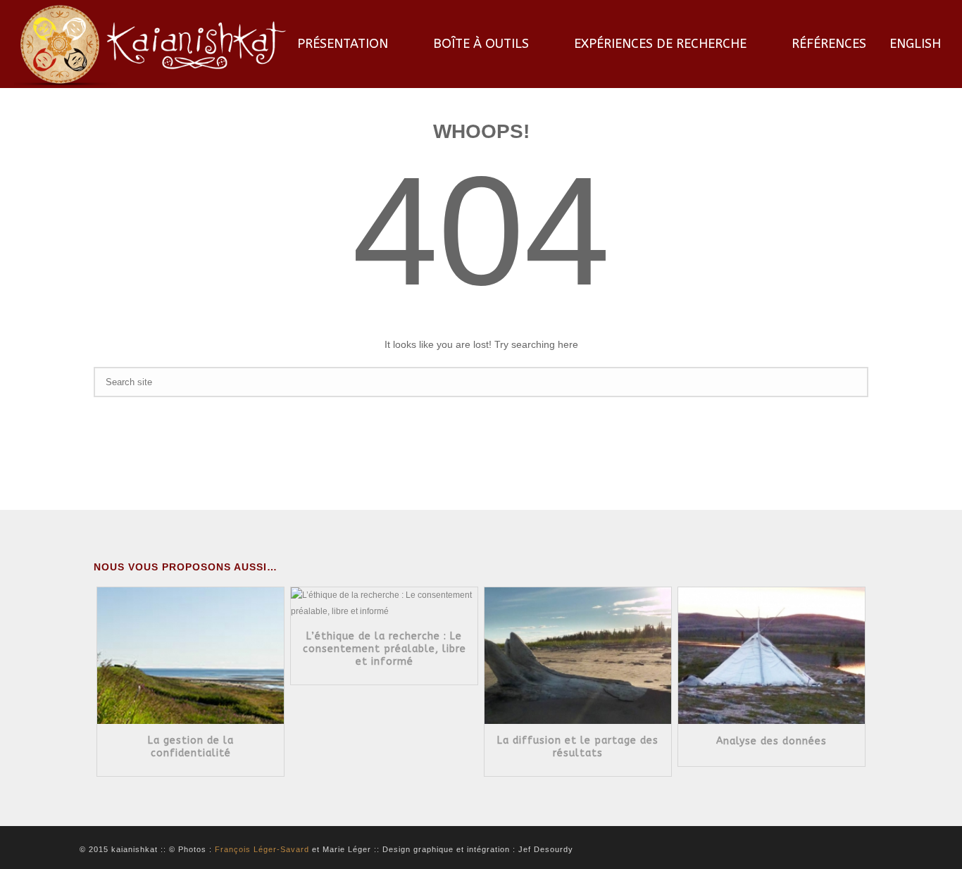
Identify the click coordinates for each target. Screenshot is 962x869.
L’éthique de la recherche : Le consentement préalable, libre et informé (212, 649)
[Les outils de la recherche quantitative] (807, 612)
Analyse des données (600, 741)
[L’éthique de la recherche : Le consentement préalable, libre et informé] (226, 620)
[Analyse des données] (613, 672)
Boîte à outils (481, 43)
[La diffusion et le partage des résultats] (419, 672)
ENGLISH (915, 43)
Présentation (342, 43)
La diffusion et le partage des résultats (406, 746)
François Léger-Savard (262, 849)
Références (829, 43)
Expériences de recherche (660, 43)
